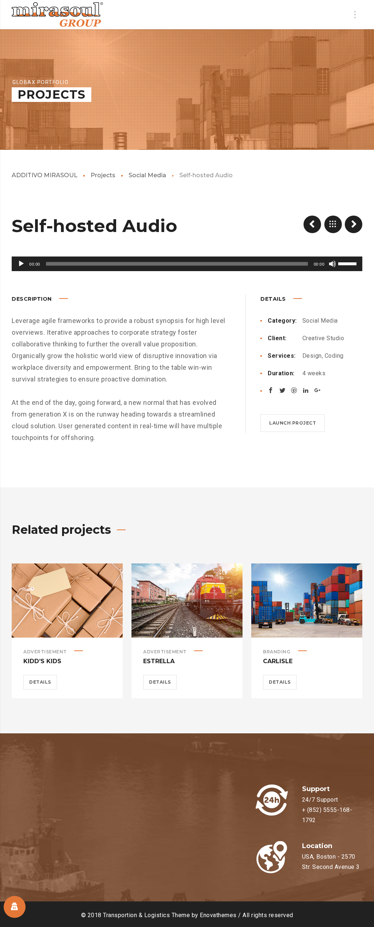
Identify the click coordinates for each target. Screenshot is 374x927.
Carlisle (278, 661)
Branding (276, 651)
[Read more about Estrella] (187, 600)
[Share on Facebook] (271, 390)
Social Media (147, 175)
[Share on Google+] (317, 390)
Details (40, 682)
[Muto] (332, 263)
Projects (103, 175)
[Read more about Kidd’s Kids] (67, 600)
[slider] (348, 263)
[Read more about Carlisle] (307, 600)
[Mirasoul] (57, 14)
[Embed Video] (312, 224)
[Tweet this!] (282, 390)
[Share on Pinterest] (294, 390)
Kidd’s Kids (42, 661)
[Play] (21, 263)
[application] (187, 264)
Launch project (292, 423)
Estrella (159, 661)
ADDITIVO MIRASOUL (44, 175)
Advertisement (45, 651)
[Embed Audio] (353, 224)
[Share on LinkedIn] (306, 390)
